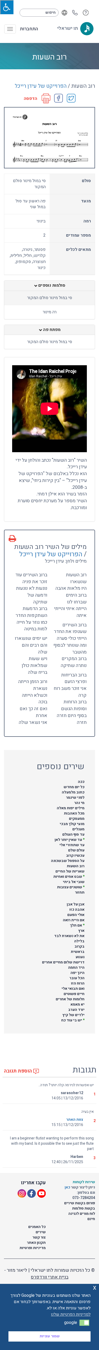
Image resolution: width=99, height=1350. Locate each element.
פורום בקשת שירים (79, 1203)
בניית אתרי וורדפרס (49, 1277)
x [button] (94, 1287)
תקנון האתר (36, 1242)
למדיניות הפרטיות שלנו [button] (71, 1314)
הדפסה (30, 99)
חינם (91, 1219)
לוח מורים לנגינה (81, 1213)
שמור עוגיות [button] (50, 1336)
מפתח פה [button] (51, 330)
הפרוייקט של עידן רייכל (41, 86)
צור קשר (39, 1237)
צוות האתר (74, 1119)
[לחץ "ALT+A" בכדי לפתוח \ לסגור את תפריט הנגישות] (6, 7)
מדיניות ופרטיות (33, 1248)
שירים (41, 1232)
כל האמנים (37, 1227)
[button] (84, 1322)
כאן (68, 1187)
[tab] (49, 286)
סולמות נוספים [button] (51, 285)
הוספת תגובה (18, 1071)
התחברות (29, 29)
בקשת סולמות (83, 1208)
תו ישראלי (68, 28)
